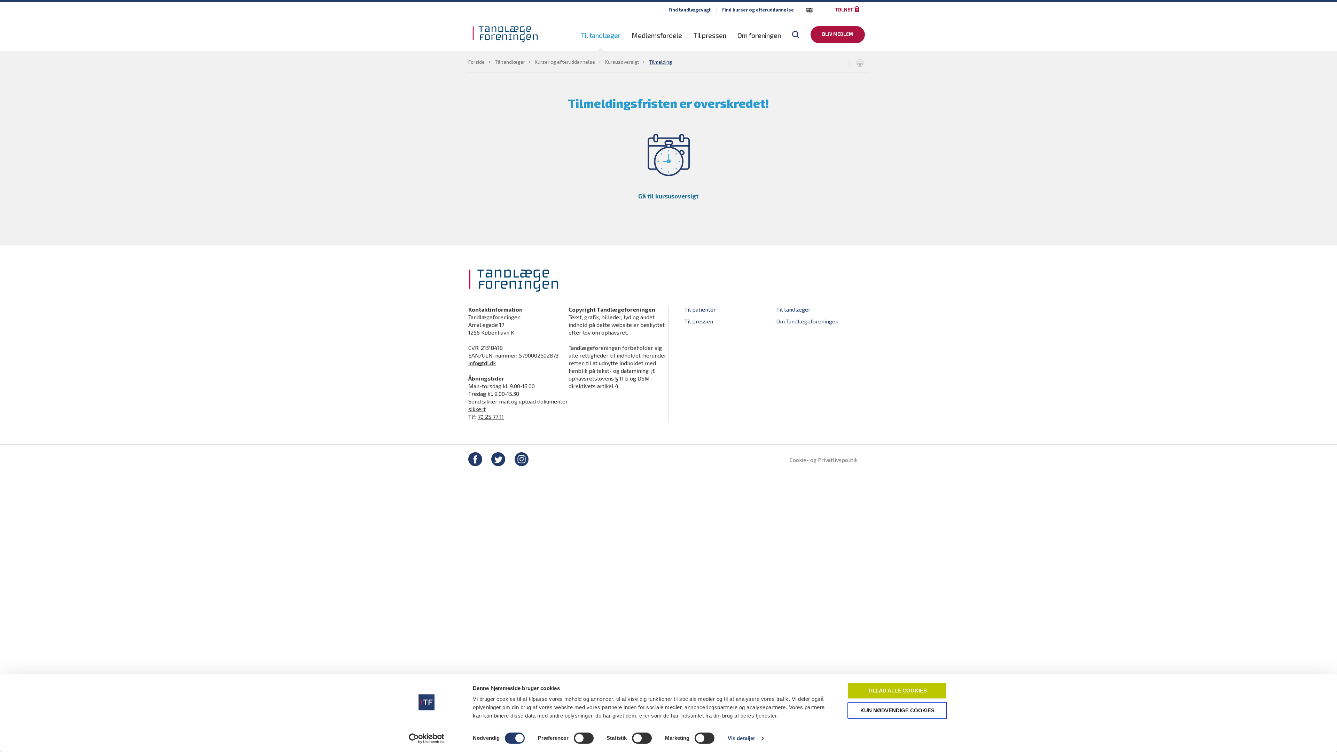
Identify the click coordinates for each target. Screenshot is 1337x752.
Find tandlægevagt (689, 10)
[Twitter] (498, 460)
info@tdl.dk (482, 363)
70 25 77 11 (491, 416)
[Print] (859, 63)
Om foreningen (759, 35)
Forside (476, 62)
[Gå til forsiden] (505, 34)
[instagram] (522, 460)
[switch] (584, 738)
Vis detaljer (741, 738)
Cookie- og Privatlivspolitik (824, 459)
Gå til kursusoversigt (668, 196)
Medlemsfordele (657, 35)
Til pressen (709, 35)
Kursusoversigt (622, 62)
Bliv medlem (837, 34)
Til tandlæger (600, 35)
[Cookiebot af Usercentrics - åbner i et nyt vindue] (426, 738)
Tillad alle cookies (897, 691)
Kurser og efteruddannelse (565, 62)
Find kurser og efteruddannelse (758, 10)
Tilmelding (660, 62)
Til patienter (700, 309)
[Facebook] (475, 460)
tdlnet (844, 10)
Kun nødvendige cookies (897, 710)
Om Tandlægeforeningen (807, 321)
